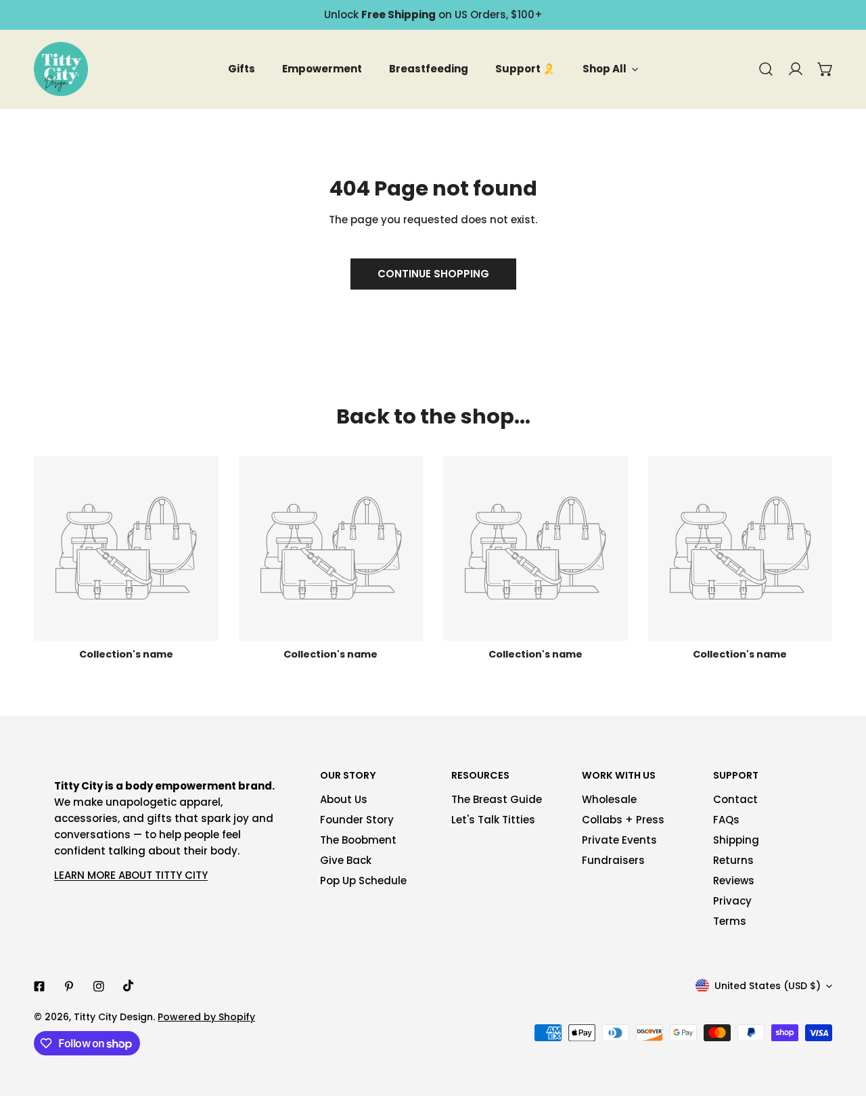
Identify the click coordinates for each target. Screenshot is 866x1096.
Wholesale (609, 799)
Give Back (345, 860)
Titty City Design (113, 1017)
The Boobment (358, 840)
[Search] (766, 69)
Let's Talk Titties (493, 820)
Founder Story (357, 820)
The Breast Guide (496, 799)
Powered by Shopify (206, 1017)
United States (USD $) (767, 985)
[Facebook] (39, 986)
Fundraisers (613, 860)
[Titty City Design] (61, 69)
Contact (735, 799)
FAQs (726, 820)
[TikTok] (128, 986)
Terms (729, 921)
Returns (733, 860)
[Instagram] (99, 986)
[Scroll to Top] (841, 1024)
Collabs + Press (623, 820)
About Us (343, 799)
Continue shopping (433, 274)
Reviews (733, 880)
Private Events (619, 840)
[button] (825, 69)
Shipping (736, 840)
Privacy (732, 901)
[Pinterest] (69, 986)
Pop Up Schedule (363, 880)
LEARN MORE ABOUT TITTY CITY (131, 875)
